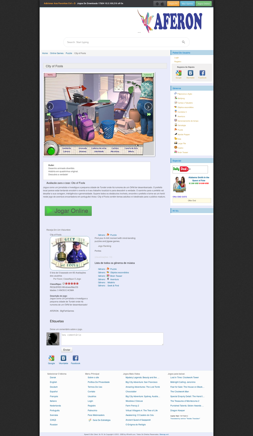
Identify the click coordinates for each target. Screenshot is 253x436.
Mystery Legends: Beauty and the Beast (144, 377)
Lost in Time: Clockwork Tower (184, 377)
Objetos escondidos (185, 107)
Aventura (181, 116)
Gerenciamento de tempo (187, 121)
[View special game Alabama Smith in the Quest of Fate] (179, 185)
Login (176, 57)
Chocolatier (131, 391)
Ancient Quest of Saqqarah (138, 419)
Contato (91, 391)
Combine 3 (182, 112)
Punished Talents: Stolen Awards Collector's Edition (188, 405)
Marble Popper (183, 134)
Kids (179, 139)
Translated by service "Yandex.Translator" (185, 418)
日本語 (53, 419)
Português (55, 410)
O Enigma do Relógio (136, 424)
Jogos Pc (173, 3)
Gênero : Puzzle (107, 234)
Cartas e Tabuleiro (185, 102)
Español (54, 391)
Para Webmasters (96, 414)
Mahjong (181, 98)
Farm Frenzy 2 (132, 405)
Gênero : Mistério (106, 282)
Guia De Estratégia (101, 419)
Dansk (53, 377)
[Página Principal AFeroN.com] (170, 21)
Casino (180, 148)
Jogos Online (203, 3)
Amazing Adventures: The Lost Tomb (143, 386)
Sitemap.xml (164, 434)
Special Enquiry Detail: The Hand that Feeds (188, 396)
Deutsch (54, 386)
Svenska (54, 414)
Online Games (57, 53)
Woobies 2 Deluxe (134, 400)
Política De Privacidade (99, 381)
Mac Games (187, 3)
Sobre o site (93, 377)
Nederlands (55, 405)
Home (45, 53)
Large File (181, 143)
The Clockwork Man (179, 391)
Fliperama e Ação (184, 94)
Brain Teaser (182, 152)
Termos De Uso (95, 386)
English (53, 381)
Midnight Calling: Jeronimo (183, 381)
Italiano (53, 400)
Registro (177, 61)
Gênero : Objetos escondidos (113, 272)
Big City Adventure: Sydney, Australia (143, 396)
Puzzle (69, 53)
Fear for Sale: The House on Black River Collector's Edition (188, 386)
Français (54, 396)
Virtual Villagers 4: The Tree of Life (142, 410)
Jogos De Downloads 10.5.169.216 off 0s (83, 3)
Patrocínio (92, 410)
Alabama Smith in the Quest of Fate (198, 179)
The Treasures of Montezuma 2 (184, 400)
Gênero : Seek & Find (108, 285)
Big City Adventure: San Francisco (141, 381)
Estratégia (181, 125)
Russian (54, 424)
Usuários (92, 396)
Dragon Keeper (177, 410)
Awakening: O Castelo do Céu (140, 414)
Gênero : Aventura (108, 279)
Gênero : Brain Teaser (110, 275)
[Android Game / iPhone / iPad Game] (160, 3)
